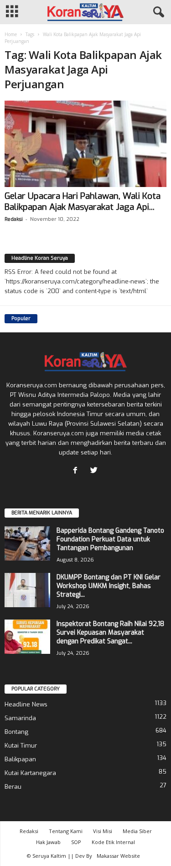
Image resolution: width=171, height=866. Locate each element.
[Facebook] (77, 471)
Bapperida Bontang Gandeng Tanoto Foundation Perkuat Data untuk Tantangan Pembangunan (110, 539)
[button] (157, 12)
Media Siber (137, 831)
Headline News (26, 704)
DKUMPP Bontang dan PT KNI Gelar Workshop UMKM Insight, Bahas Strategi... (109, 586)
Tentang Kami (66, 831)
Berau (13, 787)
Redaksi (14, 219)
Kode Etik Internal (113, 842)
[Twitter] (95, 471)
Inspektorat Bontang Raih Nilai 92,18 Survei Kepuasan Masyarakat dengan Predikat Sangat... (110, 633)
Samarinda (20, 718)
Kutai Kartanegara (30, 773)
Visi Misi (102, 831)
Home (11, 34)
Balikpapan (20, 759)
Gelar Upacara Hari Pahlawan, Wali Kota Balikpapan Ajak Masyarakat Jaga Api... (83, 201)
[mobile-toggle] (12, 12)
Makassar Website (118, 855)
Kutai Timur (21, 745)
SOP (76, 842)
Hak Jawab (48, 842)
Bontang (16, 732)
